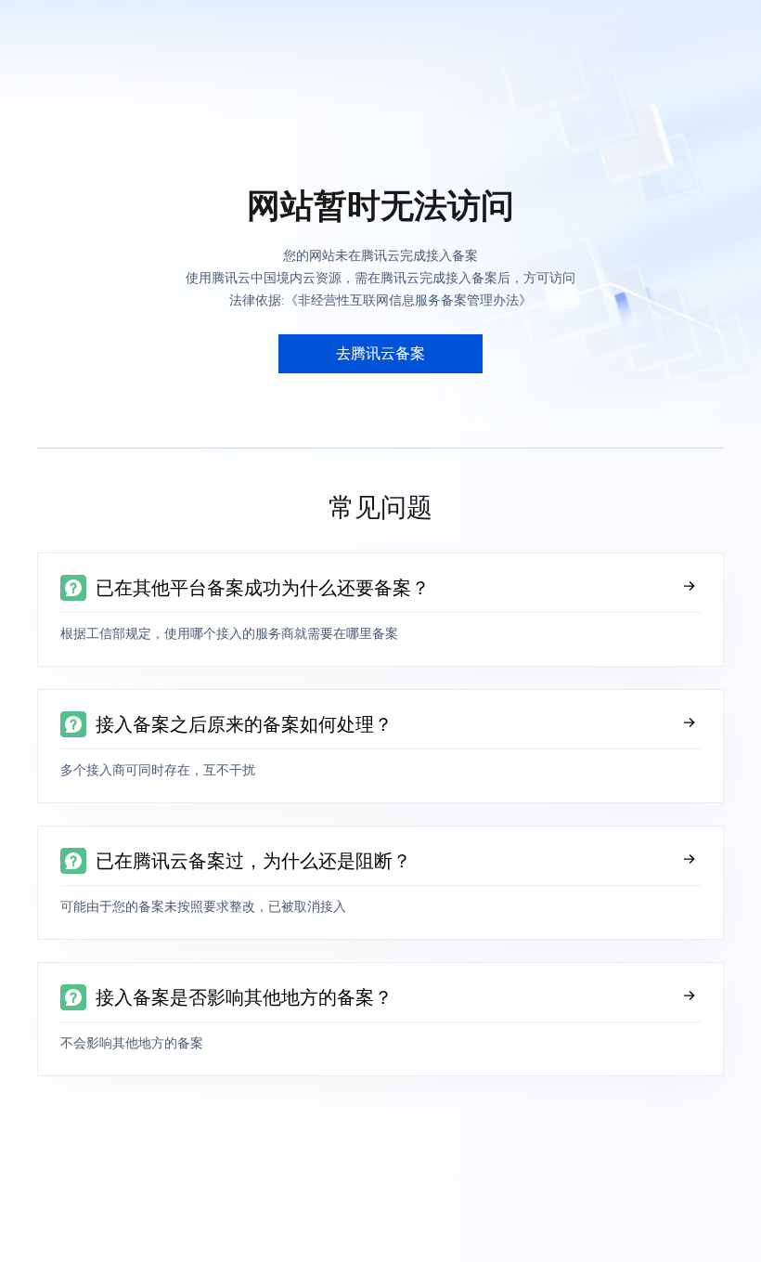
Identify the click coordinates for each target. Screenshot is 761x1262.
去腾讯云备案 (380, 353)
